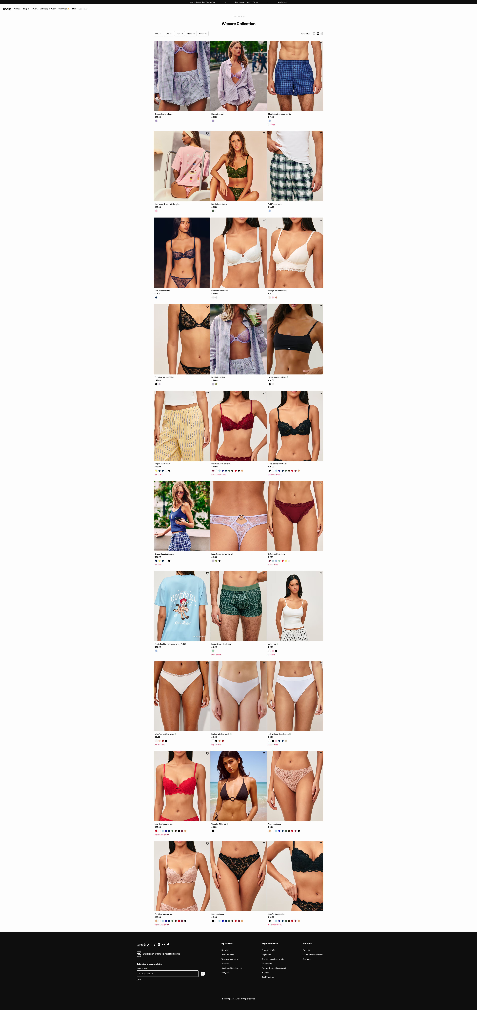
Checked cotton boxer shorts (279, 114)
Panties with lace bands (220, 734)
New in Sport (282, 2)
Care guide (307, 959)
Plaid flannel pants (275, 204)
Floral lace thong (274, 824)
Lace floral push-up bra (163, 824)
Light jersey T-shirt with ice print (167, 204)
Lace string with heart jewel (222, 554)
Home (234, 16)
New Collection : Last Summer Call (202, 2)
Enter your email (142, 968)
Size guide (225, 972)
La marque (241, 16)
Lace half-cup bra (218, 377)
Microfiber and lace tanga (164, 734)
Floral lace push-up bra (163, 914)
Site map (265, 972)
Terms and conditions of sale (273, 959)
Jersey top (272, 644)
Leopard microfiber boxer (221, 644)
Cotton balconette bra (219, 291)
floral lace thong (217, 914)
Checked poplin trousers (164, 554)
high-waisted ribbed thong (278, 734)
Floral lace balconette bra (164, 377)
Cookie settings (268, 977)
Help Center (225, 950)
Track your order (227, 955)
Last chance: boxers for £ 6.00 (246, 2)
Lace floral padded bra (276, 914)
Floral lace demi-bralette (220, 464)
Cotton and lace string (276, 554)
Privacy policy (267, 963)
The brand (306, 950)
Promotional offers (269, 950)
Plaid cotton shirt (217, 114)
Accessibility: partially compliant (274, 968)
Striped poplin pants (162, 464)
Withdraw (225, 963)
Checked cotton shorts (163, 114)
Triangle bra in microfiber (277, 291)
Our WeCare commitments (313, 955)
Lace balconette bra (219, 204)
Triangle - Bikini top (219, 824)
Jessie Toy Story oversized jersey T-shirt (170, 644)
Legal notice (266, 955)
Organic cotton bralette (277, 377)
